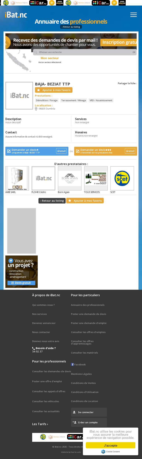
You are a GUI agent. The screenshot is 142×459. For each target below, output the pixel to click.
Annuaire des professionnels (87, 305)
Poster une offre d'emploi (47, 381)
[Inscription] (71, 42)
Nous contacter (41, 332)
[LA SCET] (64, 3)
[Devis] (21, 271)
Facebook (80, 364)
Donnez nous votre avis (45, 341)
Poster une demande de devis (88, 314)
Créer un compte (88, 422)
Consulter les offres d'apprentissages (82, 342)
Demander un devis (38, 151)
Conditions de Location (84, 401)
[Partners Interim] (15, 3)
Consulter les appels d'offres (48, 391)
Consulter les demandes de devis (51, 371)
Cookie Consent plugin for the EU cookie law (110, 452)
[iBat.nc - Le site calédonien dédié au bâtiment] (16, 14)
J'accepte (110, 445)
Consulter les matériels (84, 352)
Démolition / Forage (47, 100)
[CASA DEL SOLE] (48, 3)
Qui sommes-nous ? (43, 305)
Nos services (39, 314)
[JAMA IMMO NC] (56, 3)
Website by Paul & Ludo (71, 452)
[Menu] (134, 14)
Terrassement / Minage (73, 100)
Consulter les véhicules (45, 401)
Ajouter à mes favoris (56, 90)
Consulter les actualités (46, 411)
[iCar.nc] (34, 3)
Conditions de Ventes (83, 383)
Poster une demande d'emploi (88, 323)
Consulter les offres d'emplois (88, 332)
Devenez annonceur (44, 323)
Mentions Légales (81, 374)
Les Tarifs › (40, 424)
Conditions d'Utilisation (85, 392)
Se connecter (86, 412)
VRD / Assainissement (101, 100)
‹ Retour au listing (71, 26)
